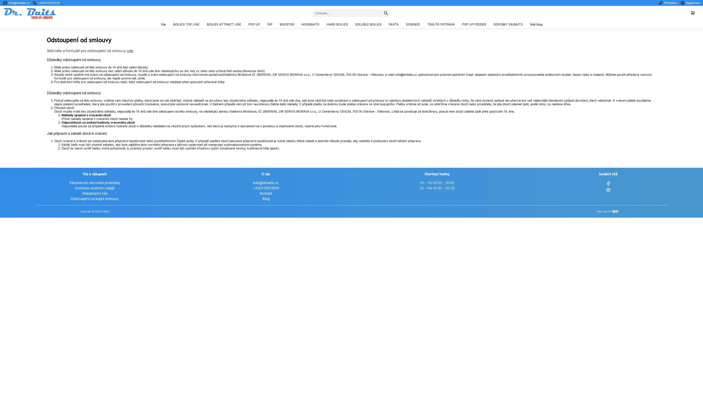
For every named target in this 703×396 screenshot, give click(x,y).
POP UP (254, 24)
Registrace (693, 3)
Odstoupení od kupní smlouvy (95, 199)
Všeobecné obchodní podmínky (94, 183)
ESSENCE (413, 24)
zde (130, 51)
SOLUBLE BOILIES (368, 24)
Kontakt (266, 193)
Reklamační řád (94, 193)
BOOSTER (287, 24)
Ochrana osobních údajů (95, 188)
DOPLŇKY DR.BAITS (508, 24)
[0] (693, 13)
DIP (269, 24)
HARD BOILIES (337, 24)
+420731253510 (49, 3)
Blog (266, 199)
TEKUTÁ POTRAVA (441, 24)
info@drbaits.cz (19, 3)
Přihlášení (670, 3)
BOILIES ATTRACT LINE (224, 24)
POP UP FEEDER (474, 24)
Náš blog (536, 24)
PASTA (394, 24)
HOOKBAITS (310, 24)
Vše (163, 24)
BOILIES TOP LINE (186, 24)
